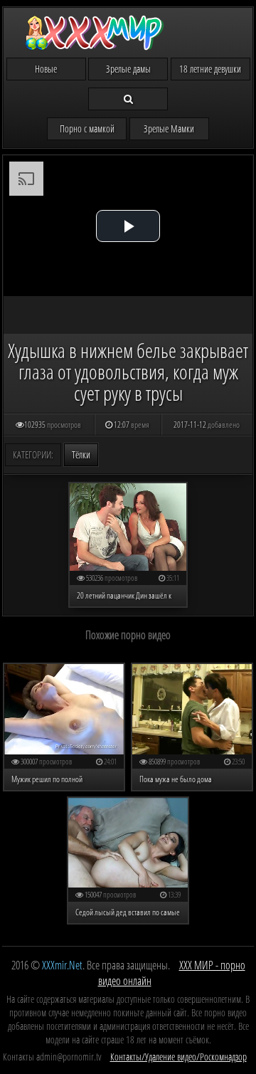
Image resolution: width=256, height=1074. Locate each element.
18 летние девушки (210, 68)
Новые (46, 68)
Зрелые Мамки (169, 128)
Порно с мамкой (87, 128)
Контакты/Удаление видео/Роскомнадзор (178, 1056)
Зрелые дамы (128, 68)
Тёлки (81, 454)
